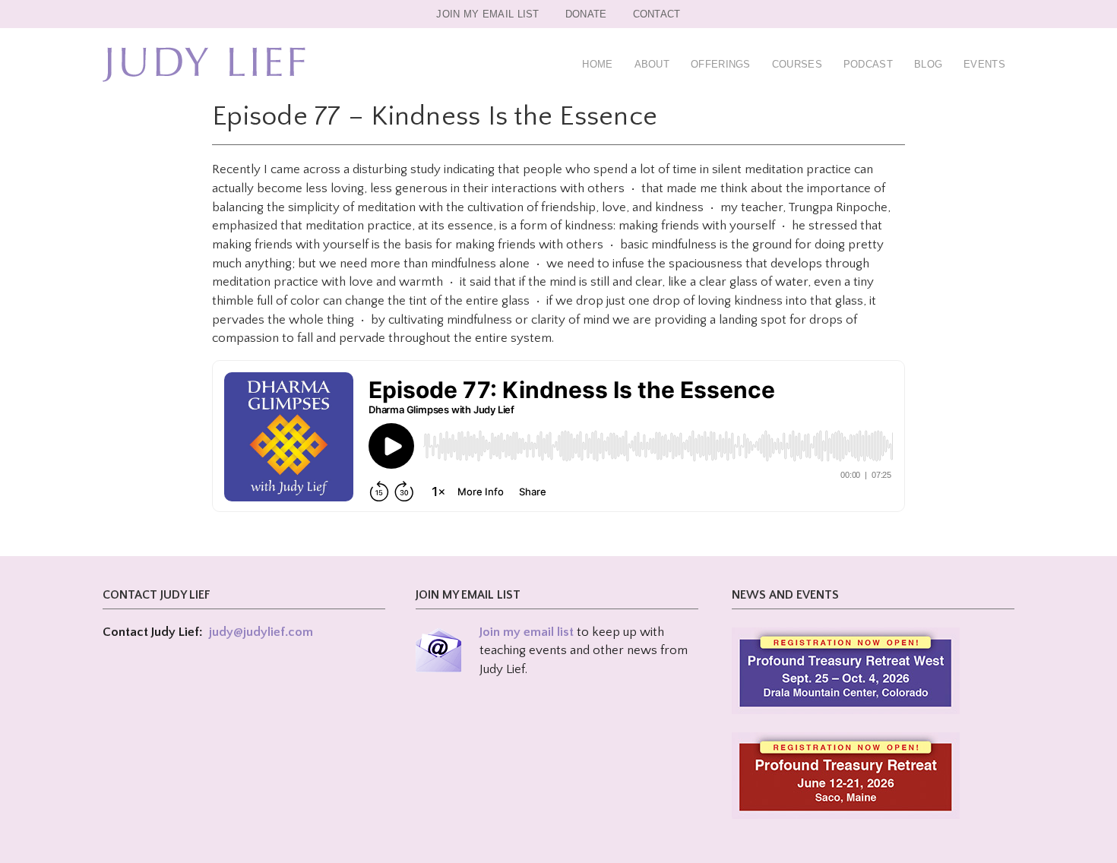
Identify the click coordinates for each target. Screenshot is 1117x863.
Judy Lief (204, 64)
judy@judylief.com (261, 632)
